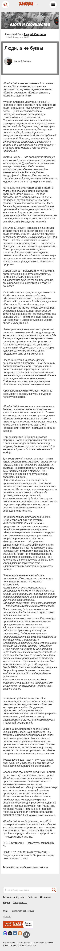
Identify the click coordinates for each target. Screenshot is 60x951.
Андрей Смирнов (35, 34)
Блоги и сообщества (13, 897)
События (32, 897)
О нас (5, 911)
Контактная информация (23, 911)
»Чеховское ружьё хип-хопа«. (40, 815)
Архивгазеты (28, 924)
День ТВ (7, 916)
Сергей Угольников (34, 523)
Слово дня (45, 897)
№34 (17, 924)
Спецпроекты (20, 902)
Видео (6, 902)
